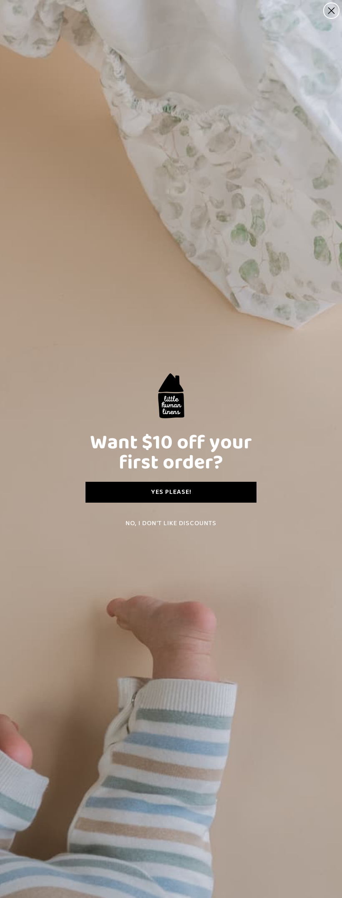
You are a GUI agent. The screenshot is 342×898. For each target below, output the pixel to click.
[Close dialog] (331, 10)
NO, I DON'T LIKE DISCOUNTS (171, 523)
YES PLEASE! (171, 492)
